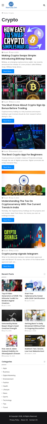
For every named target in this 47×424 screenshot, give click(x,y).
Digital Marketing (9, 375)
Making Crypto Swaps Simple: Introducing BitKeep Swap (19, 57)
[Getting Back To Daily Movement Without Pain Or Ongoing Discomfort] (35, 315)
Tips (4, 404)
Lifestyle (6, 390)
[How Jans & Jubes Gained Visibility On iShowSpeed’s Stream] (12, 340)
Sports (5, 397)
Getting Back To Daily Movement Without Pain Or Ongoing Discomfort (35, 326)
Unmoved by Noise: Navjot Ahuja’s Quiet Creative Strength (10, 326)
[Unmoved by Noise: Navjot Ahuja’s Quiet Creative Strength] (12, 315)
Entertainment (8, 379)
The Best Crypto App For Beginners (22, 154)
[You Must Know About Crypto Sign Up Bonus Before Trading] (23, 87)
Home (5, 13)
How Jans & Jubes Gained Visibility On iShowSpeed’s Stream (11, 351)
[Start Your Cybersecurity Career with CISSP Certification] (35, 285)
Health (5, 386)
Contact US (33, 420)
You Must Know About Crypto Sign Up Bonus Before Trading (23, 106)
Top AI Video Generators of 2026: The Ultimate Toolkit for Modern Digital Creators (12, 298)
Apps (5, 368)
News (5, 393)
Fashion (6, 382)
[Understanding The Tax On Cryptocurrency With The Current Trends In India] (23, 183)
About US (24, 420)
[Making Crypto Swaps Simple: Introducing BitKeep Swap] (23, 37)
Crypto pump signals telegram (20, 253)
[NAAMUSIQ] (11, 5)
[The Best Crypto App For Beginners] (23, 136)
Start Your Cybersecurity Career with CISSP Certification (35, 295)
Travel (5, 407)
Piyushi (5, 52)
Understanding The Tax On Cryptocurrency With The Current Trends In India (21, 204)
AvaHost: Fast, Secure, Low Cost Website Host (34, 350)
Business (6, 372)
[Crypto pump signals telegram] (23, 236)
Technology (7, 400)
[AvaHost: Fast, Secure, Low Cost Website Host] (35, 340)
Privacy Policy (14, 420)
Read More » (7, 71)
